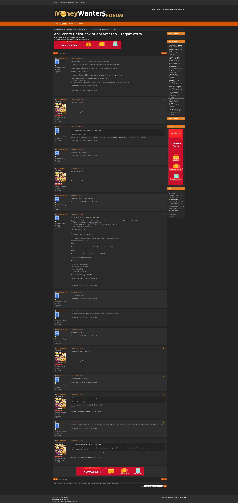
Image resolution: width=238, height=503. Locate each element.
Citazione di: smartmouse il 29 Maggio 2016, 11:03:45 (87, 130)
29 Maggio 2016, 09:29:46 (77, 58)
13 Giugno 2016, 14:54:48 (77, 214)
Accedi (77, 2)
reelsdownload (173, 66)
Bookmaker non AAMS (175, 86)
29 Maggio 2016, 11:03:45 (77, 99)
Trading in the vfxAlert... (176, 80)
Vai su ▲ (184, 497)
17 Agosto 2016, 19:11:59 (77, 375)
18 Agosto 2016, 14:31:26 (77, 440)
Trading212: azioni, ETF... (176, 49)
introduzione (172, 45)
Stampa (164, 53)
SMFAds (54, 499)
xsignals (172, 82)
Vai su (55, 479)
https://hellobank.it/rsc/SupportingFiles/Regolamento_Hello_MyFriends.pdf (100, 75)
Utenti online (175, 211)
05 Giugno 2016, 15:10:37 (77, 168)
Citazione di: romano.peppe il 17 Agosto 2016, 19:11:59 (87, 398)
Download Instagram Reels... (175, 64)
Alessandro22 (174, 59)
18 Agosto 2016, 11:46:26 (77, 394)
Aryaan (180, 45)
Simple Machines (64, 497)
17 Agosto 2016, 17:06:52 (77, 348)
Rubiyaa (171, 94)
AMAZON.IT (84, 235)
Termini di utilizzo (176, 497)
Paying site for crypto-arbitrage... (175, 110)
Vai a (142, 486)
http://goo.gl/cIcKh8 (86, 226)
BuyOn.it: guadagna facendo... (174, 71)
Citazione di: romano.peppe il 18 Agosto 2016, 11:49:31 (87, 444)
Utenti (173, 193)
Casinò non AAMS (174, 92)
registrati (83, 2)
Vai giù (56, 53)
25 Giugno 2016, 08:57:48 (77, 292)
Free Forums (60, 499)
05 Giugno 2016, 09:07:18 (77, 149)
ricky (171, 51)
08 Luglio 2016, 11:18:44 (76, 311)
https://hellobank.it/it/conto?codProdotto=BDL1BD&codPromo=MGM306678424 (106, 82)
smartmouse (173, 74)
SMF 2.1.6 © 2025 (56, 497)
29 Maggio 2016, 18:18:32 (77, 126)
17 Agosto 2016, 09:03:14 (77, 329)
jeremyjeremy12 (174, 88)
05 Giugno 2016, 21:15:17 (77, 195)
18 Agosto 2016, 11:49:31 (77, 422)
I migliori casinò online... (176, 57)
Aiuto (169, 497)
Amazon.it (93, 222)
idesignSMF (66, 499)
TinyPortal (164, 497)
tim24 (179, 111)
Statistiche (171, 189)
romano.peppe (61, 58)
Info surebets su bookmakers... (173, 100)
